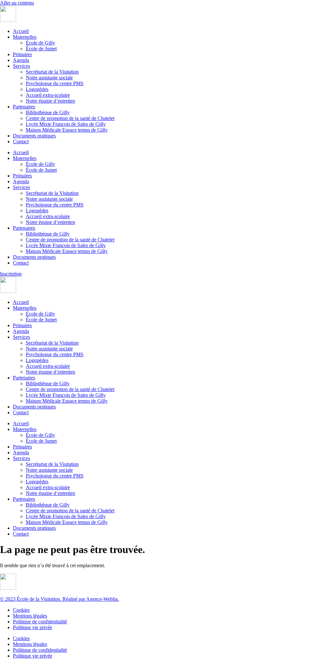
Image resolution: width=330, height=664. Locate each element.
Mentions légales (30, 616)
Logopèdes (37, 89)
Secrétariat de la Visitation (52, 72)
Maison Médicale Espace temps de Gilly (67, 130)
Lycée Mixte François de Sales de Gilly (66, 124)
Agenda (21, 60)
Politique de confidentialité (40, 621)
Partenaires (24, 106)
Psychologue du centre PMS (54, 83)
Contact (21, 141)
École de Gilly (40, 42)
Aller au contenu (17, 2)
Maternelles (24, 37)
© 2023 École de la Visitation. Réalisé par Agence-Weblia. (59, 599)
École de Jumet (41, 48)
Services (21, 66)
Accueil (21, 31)
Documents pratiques (34, 135)
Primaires (22, 54)
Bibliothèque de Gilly (48, 112)
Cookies (21, 610)
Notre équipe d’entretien (50, 101)
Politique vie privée (32, 627)
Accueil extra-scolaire (48, 95)
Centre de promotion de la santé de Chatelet (70, 118)
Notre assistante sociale (49, 77)
